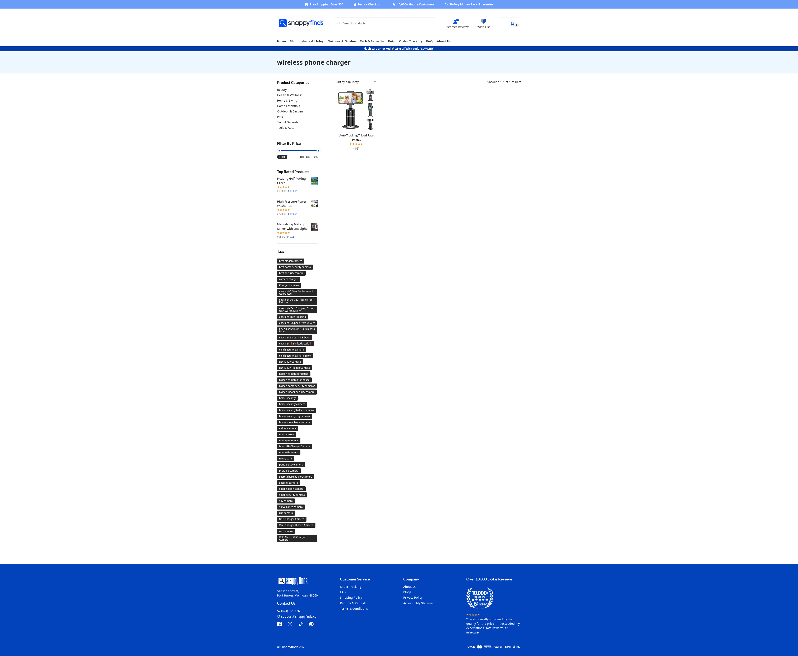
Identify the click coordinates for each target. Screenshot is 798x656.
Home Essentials (288, 106)
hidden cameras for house (294, 380)
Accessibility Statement (419, 603)
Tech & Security (288, 122)
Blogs (407, 592)
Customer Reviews (456, 27)
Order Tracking (350, 587)
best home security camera (295, 267)
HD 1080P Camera (290, 361)
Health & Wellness (290, 95)
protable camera (289, 470)
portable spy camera (291, 464)
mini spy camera (288, 440)
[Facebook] (279, 624)
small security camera (292, 495)
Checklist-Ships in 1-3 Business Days (297, 330)
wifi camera (286, 531)
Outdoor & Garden (290, 111)
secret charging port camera (295, 476)
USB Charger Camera (291, 519)
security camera (288, 482)
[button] (509, 23)
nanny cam (285, 458)
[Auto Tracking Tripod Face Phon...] (356, 109)
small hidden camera (291, 489)
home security (287, 398)
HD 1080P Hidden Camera (294, 368)
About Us (409, 587)
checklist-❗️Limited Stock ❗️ (295, 343)
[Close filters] (319, 82)
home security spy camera (294, 416)
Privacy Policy (412, 597)
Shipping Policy (351, 597)
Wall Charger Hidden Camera (296, 525)
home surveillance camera (294, 422)
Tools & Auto (285, 128)
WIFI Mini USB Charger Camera (292, 538)
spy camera (286, 501)
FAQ (343, 592)
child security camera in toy (295, 355)
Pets (280, 117)
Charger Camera (289, 285)
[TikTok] (300, 624)
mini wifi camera (288, 452)
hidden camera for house (293, 374)
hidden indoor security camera (297, 392)
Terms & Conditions (354, 609)
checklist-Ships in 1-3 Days (294, 337)
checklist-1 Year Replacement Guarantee (296, 292)
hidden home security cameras (297, 386)
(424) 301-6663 (291, 611)
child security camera (291, 349)
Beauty (282, 90)
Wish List (483, 27)
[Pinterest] (311, 624)
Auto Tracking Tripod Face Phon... (356, 137)
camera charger (288, 279)
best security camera (291, 273)
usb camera (286, 513)
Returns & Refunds (353, 603)
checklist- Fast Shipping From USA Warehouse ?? (296, 310)
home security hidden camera (296, 410)
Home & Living (287, 100)
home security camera (292, 404)
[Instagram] (290, 624)
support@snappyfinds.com (300, 616)
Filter (282, 156)
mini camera (286, 434)
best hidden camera (290, 261)
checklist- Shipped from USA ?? (297, 323)
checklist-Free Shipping (292, 317)
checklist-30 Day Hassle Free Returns (296, 301)
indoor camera (287, 428)
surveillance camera (291, 507)
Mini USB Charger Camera (294, 446)
